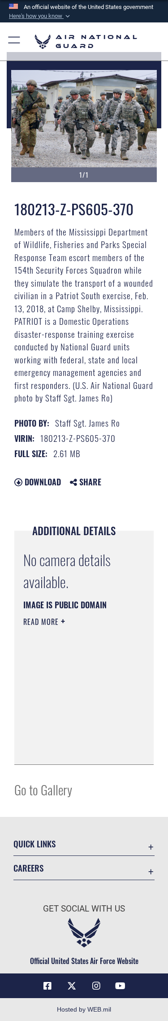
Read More (42, 621)
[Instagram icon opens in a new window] (96, 986)
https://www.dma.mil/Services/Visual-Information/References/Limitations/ (77, 747)
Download (41, 482)
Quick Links (34, 843)
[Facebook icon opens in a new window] (47, 986)
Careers (28, 867)
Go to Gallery (43, 789)
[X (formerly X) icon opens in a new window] (71, 986)
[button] (40, 16)
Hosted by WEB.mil (84, 1009)
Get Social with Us (84, 908)
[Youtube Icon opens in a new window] (120, 986)
